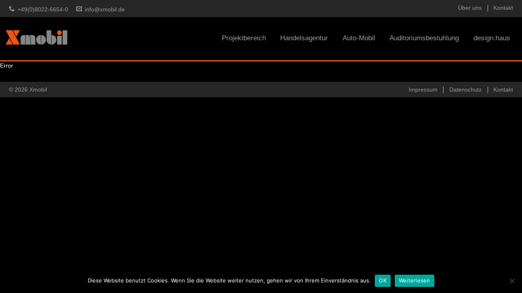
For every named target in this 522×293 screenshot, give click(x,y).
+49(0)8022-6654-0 (43, 9)
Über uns (470, 7)
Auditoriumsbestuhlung (424, 38)
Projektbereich (244, 38)
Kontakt (503, 7)
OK (383, 280)
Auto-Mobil (359, 38)
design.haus (491, 38)
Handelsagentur (304, 38)
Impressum (423, 89)
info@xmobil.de (105, 9)
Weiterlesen (414, 280)
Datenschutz (465, 89)
